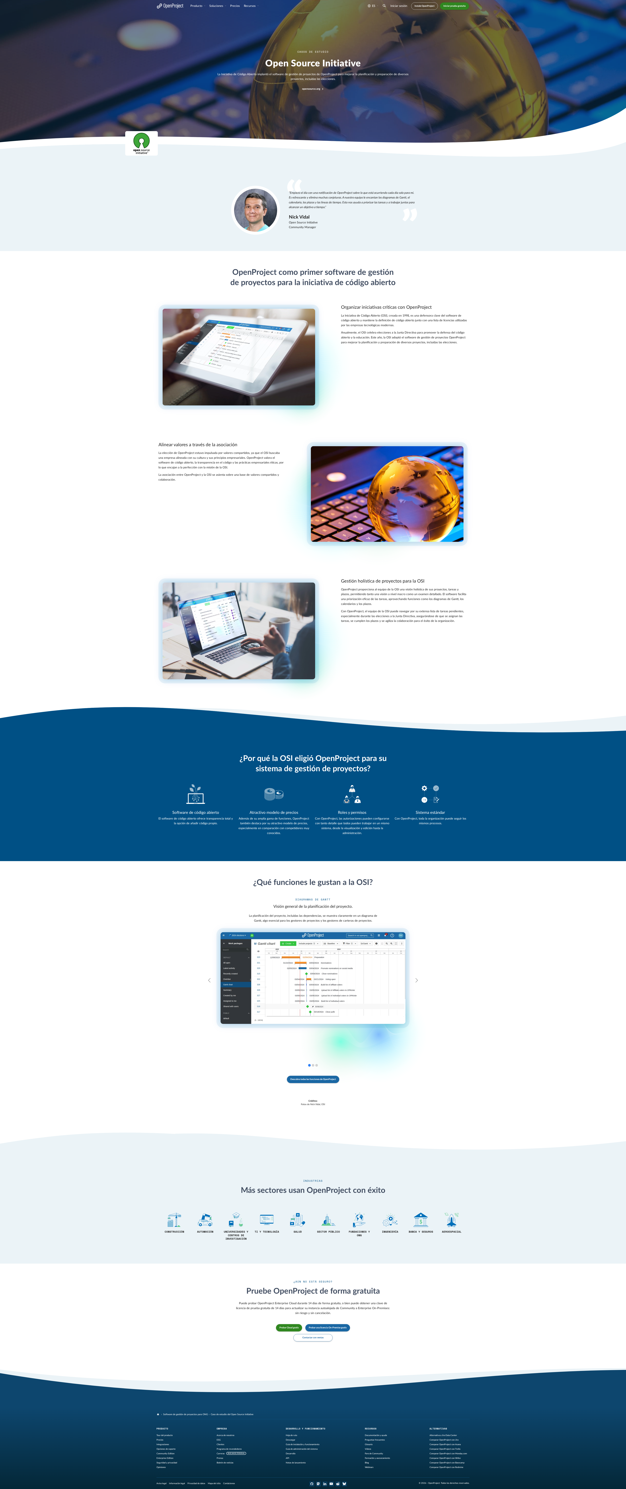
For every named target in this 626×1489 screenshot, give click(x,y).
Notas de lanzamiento (296, 1463)
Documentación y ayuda (376, 1435)
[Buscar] (384, 6)
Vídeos (368, 1449)
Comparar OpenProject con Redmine (446, 1467)
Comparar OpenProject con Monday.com (448, 1454)
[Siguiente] (404, 980)
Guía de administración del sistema (302, 1449)
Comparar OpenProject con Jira (444, 1440)
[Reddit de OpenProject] (337, 1483)
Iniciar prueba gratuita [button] (454, 6)
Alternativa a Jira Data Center (443, 1435)
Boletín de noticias (225, 1463)
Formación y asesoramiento (377, 1458)
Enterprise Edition (164, 1458)
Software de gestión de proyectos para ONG (185, 1414)
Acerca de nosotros (225, 1435)
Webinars (369, 1467)
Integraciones (162, 1444)
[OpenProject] (158, 1414)
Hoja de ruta (291, 1435)
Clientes (220, 1444)
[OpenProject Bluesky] (344, 1483)
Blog (367, 1463)
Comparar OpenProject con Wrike (445, 1458)
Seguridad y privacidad (166, 1463)
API (287, 1458)
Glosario (369, 1444)
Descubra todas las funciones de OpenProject (313, 1079)
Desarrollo (290, 1454)
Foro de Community (374, 1454)
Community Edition (165, 1454)
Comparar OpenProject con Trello (445, 1449)
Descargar (290, 1440)
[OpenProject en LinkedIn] (324, 1483)
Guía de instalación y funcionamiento (302, 1444)
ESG (219, 1440)
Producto (196, 6)
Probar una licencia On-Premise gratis (328, 1328)
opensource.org (311, 89)
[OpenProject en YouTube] (331, 1483)
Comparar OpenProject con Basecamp (447, 1463)
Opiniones (161, 1467)
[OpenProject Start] (170, 6)
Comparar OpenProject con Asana (445, 1444)
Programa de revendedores (229, 1449)
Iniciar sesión (398, 6)
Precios (159, 1440)
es (373, 6)
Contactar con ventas (313, 1338)
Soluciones (216, 6)
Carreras (221, 1454)
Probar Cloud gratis (289, 1328)
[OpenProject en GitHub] (311, 1483)
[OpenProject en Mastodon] (318, 1483)
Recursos (250, 6)
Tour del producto (164, 1435)
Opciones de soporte (166, 1449)
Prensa (220, 1458)
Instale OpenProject (424, 6)
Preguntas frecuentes (375, 1440)
